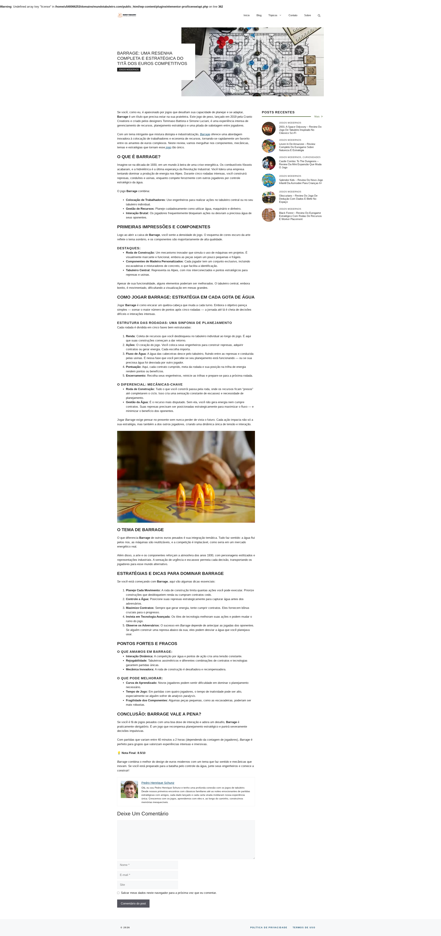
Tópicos (272, 15)
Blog (259, 15)
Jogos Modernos (129, 69)
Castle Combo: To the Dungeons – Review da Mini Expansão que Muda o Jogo (300, 164)
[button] (319, 15)
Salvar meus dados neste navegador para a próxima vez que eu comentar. (169, 892)
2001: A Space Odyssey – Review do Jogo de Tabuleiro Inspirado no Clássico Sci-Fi (300, 129)
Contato (293, 15)
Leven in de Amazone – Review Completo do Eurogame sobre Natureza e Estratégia (297, 147)
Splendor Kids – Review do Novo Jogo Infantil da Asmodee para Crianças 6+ (301, 181)
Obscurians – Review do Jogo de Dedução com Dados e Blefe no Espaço (298, 198)
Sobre (307, 15)
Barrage (205, 134)
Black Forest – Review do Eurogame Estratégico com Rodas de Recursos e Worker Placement (300, 216)
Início (247, 15)
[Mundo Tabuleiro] (127, 15)
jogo (168, 147)
